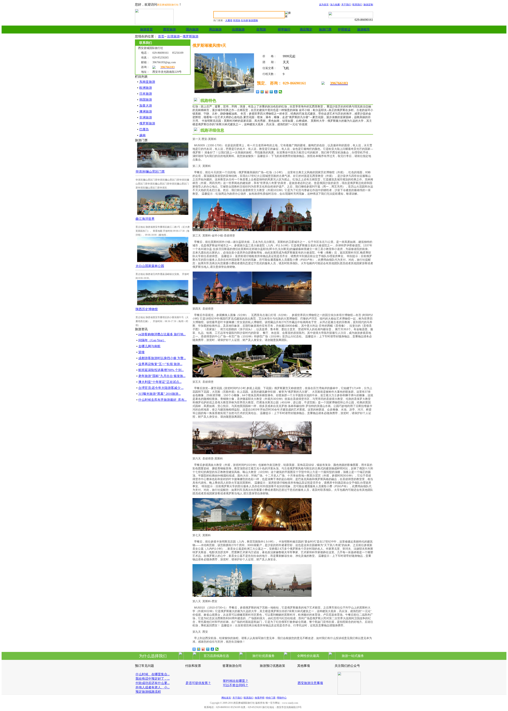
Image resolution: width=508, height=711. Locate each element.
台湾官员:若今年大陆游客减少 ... (161, 387)
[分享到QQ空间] (262, 91)
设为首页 (324, 4)
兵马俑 (244, 20)
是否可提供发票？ (198, 683)
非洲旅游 (145, 117)
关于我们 (346, 4)
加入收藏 (335, 4)
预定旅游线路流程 (148, 691)
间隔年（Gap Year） (152, 340)
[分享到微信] (280, 91)
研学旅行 (284, 29)
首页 (161, 36)
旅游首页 (146, 29)
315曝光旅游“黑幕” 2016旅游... (159, 393)
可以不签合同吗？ (235, 685)
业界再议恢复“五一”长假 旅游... (160, 364)
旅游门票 (325, 29)
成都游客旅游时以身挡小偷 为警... (162, 358)
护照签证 (344, 29)
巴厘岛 (144, 129)
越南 (142, 135)
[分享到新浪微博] (266, 91)
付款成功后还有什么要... (153, 683)
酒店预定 (306, 29)
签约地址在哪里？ (235, 680)
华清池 (236, 20)
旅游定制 (368, 4)
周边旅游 (215, 29)
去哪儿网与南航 (149, 346)
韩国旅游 (145, 99)
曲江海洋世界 (145, 218)
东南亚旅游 (147, 81)
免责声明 (259, 697)
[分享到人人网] (276, 91)
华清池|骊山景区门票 (150, 171)
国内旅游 (192, 29)
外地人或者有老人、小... (153, 687)
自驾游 (261, 29)
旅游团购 (253, 20)
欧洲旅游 (145, 87)
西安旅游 (169, 29)
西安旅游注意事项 (310, 683)
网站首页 (226, 697)
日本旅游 (145, 93)
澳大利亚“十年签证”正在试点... (160, 382)
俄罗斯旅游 (190, 36)
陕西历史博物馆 (147, 309)
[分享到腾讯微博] (271, 91)
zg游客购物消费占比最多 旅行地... (162, 334)
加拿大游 (145, 105)
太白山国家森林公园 (150, 266)
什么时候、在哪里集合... (153, 674)
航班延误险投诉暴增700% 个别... (161, 370)
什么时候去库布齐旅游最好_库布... (162, 399)
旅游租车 (363, 29)
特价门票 (270, 697)
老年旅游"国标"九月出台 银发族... (162, 376)
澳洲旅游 (145, 111)
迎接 (141, 352)
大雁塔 (228, 20)
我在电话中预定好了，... (153, 678)
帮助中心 (282, 697)
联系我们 (357, 4)
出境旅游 (238, 29)
